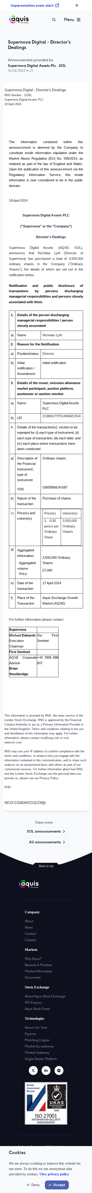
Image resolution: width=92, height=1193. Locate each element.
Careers (30, 940)
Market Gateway (37, 1053)
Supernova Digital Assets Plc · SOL (37, 65)
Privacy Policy (49, 778)
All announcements (45, 842)
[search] (54, 19)
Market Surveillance (39, 1046)
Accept (59, 1184)
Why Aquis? (33, 959)
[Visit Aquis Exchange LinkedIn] (46, 1070)
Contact (30, 934)
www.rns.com (13, 742)
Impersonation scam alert (32, 5)
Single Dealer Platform (41, 1059)
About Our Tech (36, 1028)
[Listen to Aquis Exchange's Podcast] (58, 1070)
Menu (69, 19)
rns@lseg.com (49, 738)
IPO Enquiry (33, 1003)
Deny (35, 1184)
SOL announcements (44, 831)
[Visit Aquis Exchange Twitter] (33, 1070)
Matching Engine (37, 1040)
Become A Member (38, 965)
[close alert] (76, 5)
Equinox (30, 1034)
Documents (33, 977)
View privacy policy (54, 1174)
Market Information (38, 971)
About (29, 921)
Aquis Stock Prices (37, 1009)
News (29, 927)
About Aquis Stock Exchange (45, 996)
